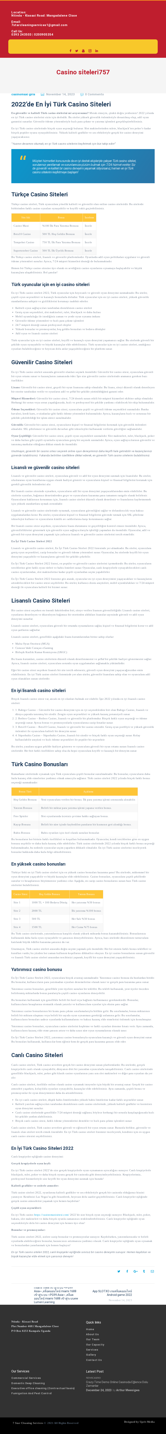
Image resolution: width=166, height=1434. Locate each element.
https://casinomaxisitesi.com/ (51, 1214)
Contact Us (94, 1359)
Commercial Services (26, 1377)
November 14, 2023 (60, 94)
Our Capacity (95, 1344)
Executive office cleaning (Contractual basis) (43, 1388)
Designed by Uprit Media (139, 1421)
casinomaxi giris (23, 94)
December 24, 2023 (99, 1390)
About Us (92, 1334)
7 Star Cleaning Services (27, 1423)
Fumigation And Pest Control (31, 1393)
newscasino (93, 1378)
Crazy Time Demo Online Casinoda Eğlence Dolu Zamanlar (117, 1383)
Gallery (91, 1354)
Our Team (92, 1339)
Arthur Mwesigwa (127, 1390)
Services (92, 1349)
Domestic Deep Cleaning (28, 1383)
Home (90, 1329)
